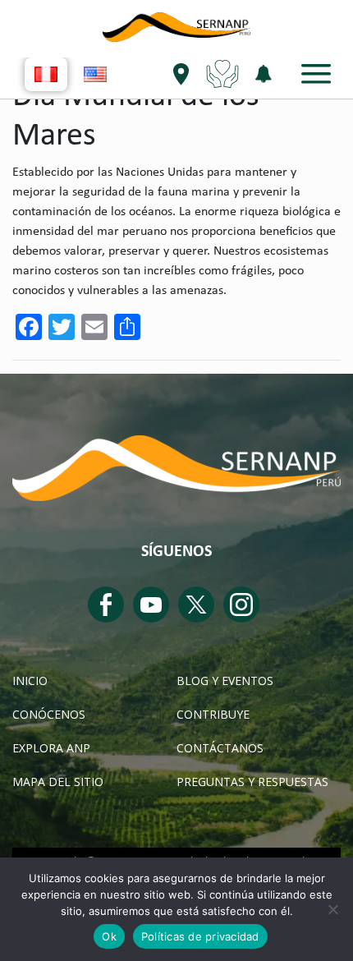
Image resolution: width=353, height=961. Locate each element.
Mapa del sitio (57, 781)
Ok (109, 936)
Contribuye (213, 714)
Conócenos (48, 714)
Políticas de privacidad (200, 936)
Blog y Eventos (224, 680)
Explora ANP (51, 748)
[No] (332, 909)
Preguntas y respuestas (252, 781)
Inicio (30, 680)
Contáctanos (220, 748)
